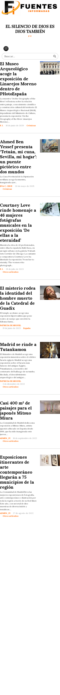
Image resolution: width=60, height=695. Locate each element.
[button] (54, 56)
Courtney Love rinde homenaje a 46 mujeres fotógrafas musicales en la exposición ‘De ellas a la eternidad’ (18, 223)
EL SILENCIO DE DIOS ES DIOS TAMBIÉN (30, 29)
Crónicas (31, 125)
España (26, 328)
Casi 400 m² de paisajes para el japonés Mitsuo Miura (16, 411)
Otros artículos (10, 272)
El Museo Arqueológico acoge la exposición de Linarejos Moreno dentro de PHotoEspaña (18, 78)
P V (30, 36)
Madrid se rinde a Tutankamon (18, 347)
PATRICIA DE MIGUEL (10, 325)
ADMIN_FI (5, 438)
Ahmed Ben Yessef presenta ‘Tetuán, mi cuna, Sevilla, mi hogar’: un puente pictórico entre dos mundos (18, 156)
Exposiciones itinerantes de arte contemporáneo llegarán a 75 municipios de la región (17, 472)
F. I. (1, 125)
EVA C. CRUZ (6, 186)
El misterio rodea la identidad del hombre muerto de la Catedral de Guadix (18, 298)
